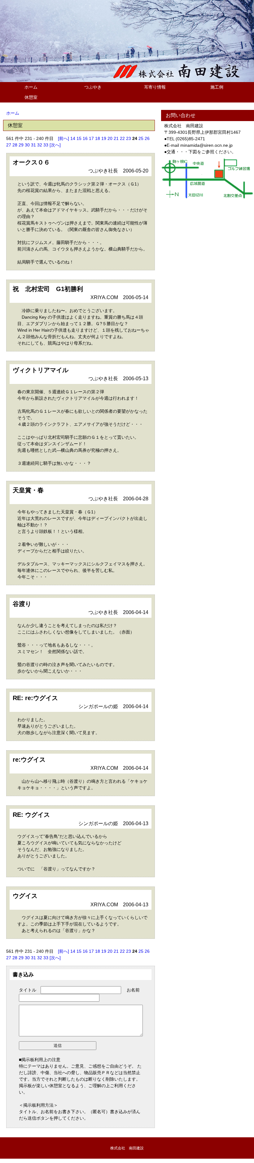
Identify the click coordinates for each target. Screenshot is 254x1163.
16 (85, 138)
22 (122, 138)
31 (33, 144)
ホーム (30, 87)
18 (97, 138)
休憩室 (30, 97)
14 (72, 138)
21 (116, 138)
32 (39, 144)
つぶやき (93, 87)
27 (8, 144)
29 (21, 144)
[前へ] (63, 138)
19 (103, 138)
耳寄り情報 (155, 87)
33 (45, 144)
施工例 (216, 87)
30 (27, 144)
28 (14, 144)
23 (128, 138)
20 (109, 138)
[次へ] (55, 144)
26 (147, 138)
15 (79, 138)
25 (140, 138)
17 (91, 138)
